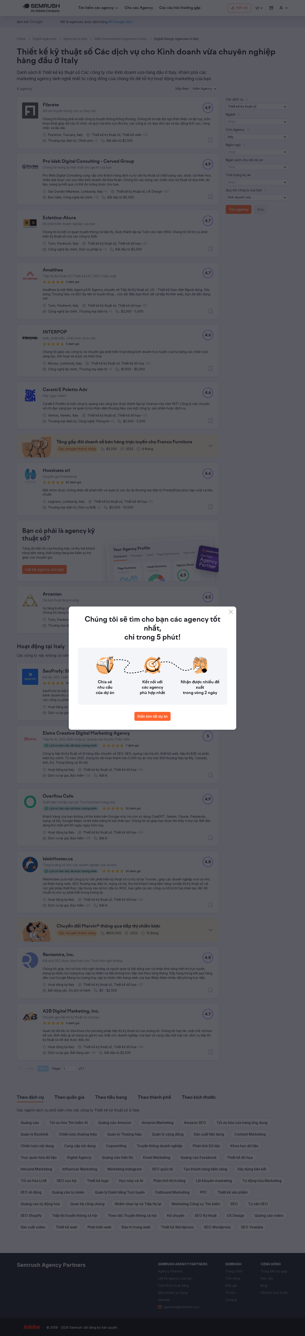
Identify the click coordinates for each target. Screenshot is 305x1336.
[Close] (231, 612)
